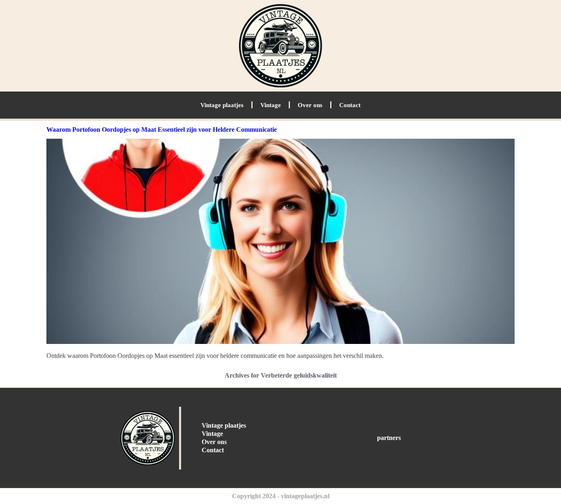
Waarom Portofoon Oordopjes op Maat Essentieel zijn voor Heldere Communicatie (161, 129)
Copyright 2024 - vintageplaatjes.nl (280, 496)
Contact (350, 105)
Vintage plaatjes (222, 105)
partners (389, 437)
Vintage (270, 105)
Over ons (310, 105)
